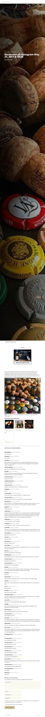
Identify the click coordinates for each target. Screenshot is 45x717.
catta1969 (7, 527)
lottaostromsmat (9, 476)
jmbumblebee (8, 452)
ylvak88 (6, 604)
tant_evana (7, 627)
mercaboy (7, 618)
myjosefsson (7, 511)
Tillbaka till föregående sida (10, 341)
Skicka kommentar (9, 707)
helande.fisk (7, 501)
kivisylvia (7, 572)
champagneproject (9, 668)
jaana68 (6, 471)
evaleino (6, 581)
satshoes (7, 537)
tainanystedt (8, 533)
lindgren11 (7, 507)
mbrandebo (7, 545)
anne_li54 (7, 600)
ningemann (7, 523)
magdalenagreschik (9, 481)
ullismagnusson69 (9, 594)
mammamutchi (8, 485)
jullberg (6, 567)
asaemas (7, 550)
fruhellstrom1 (8, 650)
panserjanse (7, 541)
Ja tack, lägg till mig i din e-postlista (14, 704)
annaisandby (8, 493)
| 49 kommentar (13, 52)
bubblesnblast (8, 555)
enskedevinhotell (9, 654)
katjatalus (7, 489)
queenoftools (8, 659)
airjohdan (7, 460)
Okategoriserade (8, 59)
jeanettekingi (8, 609)
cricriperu (7, 590)
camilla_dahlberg (9, 467)
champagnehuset (9, 634)
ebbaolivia (7, 672)
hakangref (7, 456)
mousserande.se (8, 497)
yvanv (6, 586)
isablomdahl (7, 623)
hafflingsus (7, 519)
